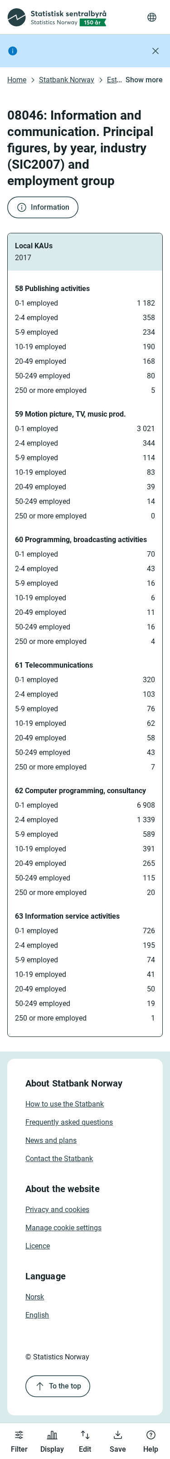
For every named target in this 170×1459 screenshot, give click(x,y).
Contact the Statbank (59, 1158)
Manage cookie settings (63, 1227)
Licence (37, 1246)
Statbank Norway (66, 79)
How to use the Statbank (64, 1104)
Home (16, 79)
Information (50, 207)
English (37, 1315)
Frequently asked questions (69, 1122)
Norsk (34, 1297)
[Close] (155, 51)
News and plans (51, 1140)
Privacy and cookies (57, 1209)
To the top (65, 1386)
